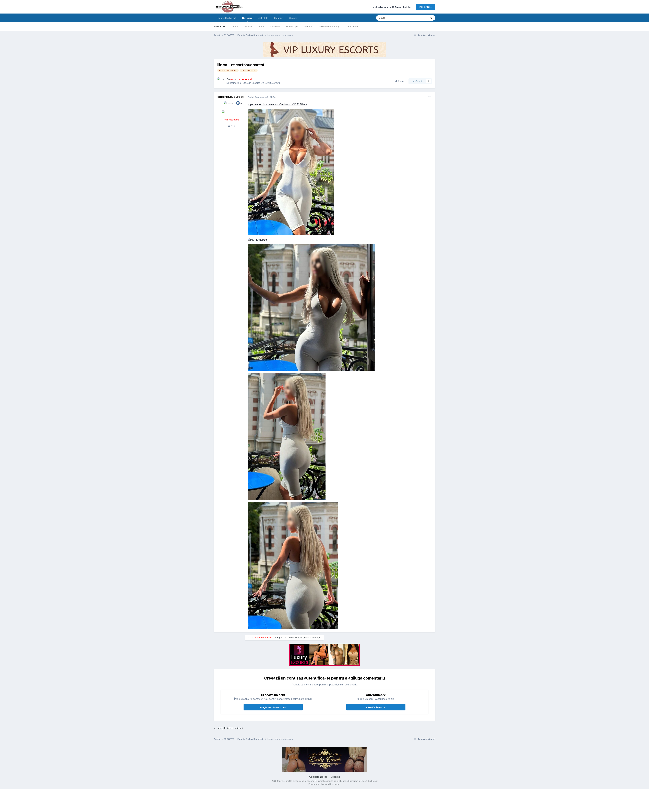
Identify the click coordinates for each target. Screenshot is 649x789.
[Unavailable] (291, 171)
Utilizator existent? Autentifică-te (392, 7)
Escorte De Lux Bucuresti (266, 82)
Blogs (261, 26)
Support (293, 18)
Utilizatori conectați (329, 26)
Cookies (335, 776)
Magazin (278, 18)
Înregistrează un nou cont (273, 707)
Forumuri (219, 26)
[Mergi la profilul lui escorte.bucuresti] (221, 81)
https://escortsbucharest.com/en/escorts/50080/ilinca (277, 104)
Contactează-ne (318, 776)
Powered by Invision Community (324, 784)
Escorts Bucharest (226, 18)
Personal (308, 26)
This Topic (418, 18)
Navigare (247, 18)
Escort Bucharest (369, 781)
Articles (249, 26)
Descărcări (292, 26)
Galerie (234, 26)
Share (400, 81)
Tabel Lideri (351, 26)
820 (232, 126)
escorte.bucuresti (230, 96)
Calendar (275, 26)
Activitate (263, 18)
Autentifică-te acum (375, 707)
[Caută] (431, 18)
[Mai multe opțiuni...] (429, 97)
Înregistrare (425, 6)
